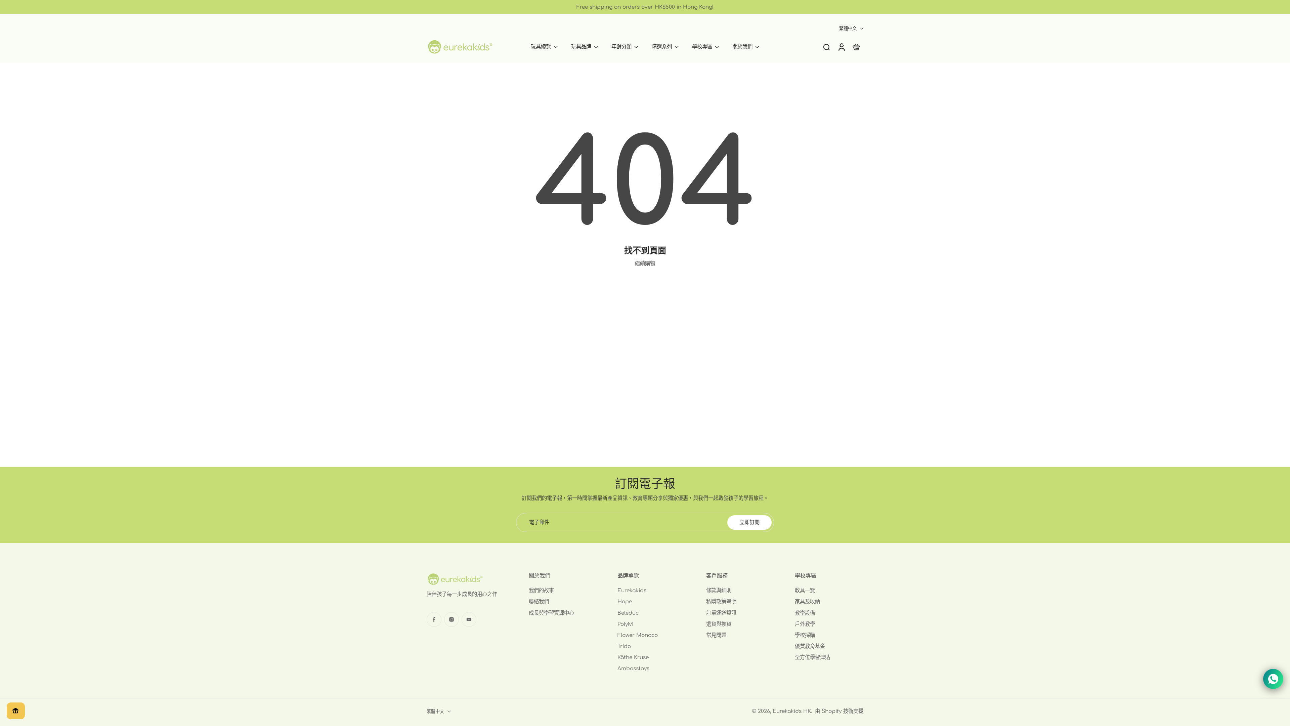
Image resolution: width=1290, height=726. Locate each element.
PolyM (625, 624)
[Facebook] (434, 619)
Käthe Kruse (633, 658)
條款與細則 (718, 591)
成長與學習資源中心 (551, 613)
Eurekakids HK (792, 711)
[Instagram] (451, 619)
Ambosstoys (633, 669)
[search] (826, 46)
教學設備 (805, 613)
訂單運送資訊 (721, 613)
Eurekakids (631, 591)
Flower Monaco (637, 635)
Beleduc (628, 613)
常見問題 (716, 635)
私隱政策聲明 (721, 602)
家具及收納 (807, 602)
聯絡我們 (539, 602)
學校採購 (805, 635)
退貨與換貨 (718, 624)
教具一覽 (805, 591)
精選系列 (662, 47)
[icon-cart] (856, 47)
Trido (624, 646)
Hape (624, 602)
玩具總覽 (541, 47)
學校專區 (702, 47)
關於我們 (742, 47)
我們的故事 (541, 591)
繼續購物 (645, 263)
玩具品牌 (581, 47)
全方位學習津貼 (812, 658)
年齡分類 (621, 47)
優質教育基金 (810, 646)
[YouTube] (469, 619)
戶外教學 (805, 624)
